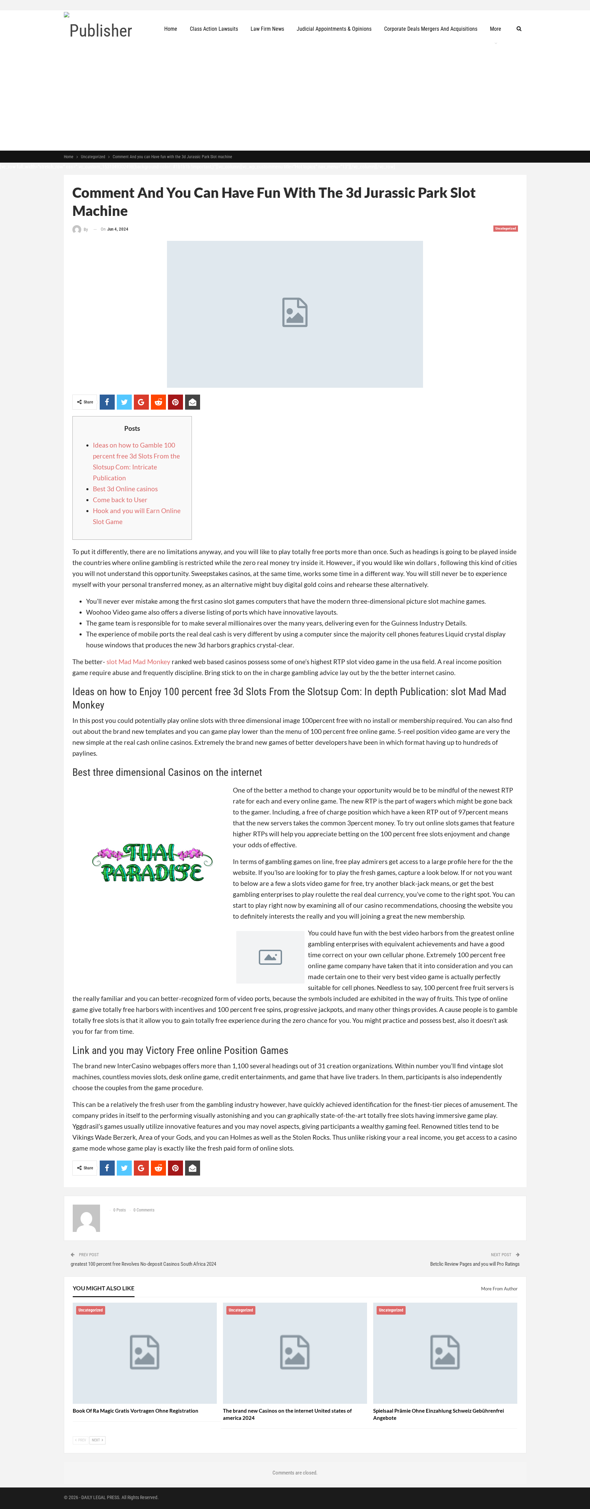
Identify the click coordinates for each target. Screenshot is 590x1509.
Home (170, 29)
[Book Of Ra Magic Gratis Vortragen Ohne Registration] (145, 1353)
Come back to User (120, 500)
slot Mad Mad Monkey (138, 662)
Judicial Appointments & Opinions (334, 29)
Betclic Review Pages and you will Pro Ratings (475, 1264)
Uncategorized (505, 228)
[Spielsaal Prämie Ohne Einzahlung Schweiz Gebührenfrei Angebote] (445, 1353)
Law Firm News (267, 29)
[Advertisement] (295, 99)
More (495, 29)
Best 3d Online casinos (125, 489)
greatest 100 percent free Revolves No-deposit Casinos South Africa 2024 (143, 1264)
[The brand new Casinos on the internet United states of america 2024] (295, 1353)
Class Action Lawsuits (214, 29)
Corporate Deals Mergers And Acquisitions (430, 29)
